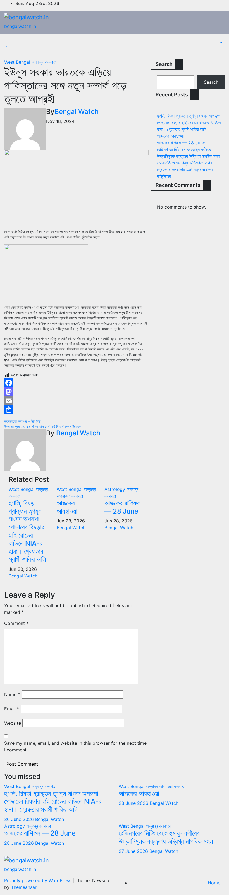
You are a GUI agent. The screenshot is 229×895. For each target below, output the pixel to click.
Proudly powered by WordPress (38, 880)
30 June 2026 (19, 819)
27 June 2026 (134, 851)
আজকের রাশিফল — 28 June (122, 507)
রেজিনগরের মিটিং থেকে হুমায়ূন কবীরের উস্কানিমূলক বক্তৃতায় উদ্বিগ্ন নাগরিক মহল (166, 837)
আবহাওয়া (64, 496)
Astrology (115, 489)
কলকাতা (50, 62)
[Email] (76, 400)
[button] (6, 46)
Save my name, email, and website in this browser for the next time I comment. (75, 746)
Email (11, 709)
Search (164, 64)
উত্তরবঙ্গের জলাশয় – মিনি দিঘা (22, 421)
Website (12, 723)
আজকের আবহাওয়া (67, 507)
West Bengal (18, 62)
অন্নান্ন (38, 62)
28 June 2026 (134, 803)
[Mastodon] (76, 391)
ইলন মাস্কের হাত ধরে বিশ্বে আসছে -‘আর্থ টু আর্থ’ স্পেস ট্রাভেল (42, 426)
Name (12, 694)
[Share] (76, 409)
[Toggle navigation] (8, 41)
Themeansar (23, 887)
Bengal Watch (76, 112)
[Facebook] (76, 382)
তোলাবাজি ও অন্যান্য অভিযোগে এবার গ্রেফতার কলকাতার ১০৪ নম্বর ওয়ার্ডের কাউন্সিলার (185, 169)
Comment (16, 623)
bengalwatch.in (20, 26)
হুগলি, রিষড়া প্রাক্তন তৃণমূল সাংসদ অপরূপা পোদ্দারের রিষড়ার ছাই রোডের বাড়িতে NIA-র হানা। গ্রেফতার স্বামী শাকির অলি (27, 531)
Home (214, 883)
